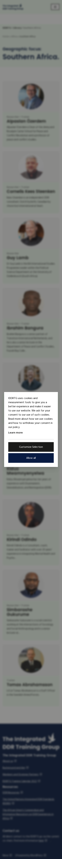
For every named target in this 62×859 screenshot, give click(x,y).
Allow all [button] (31, 458)
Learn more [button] (15, 432)
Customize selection (31, 447)
